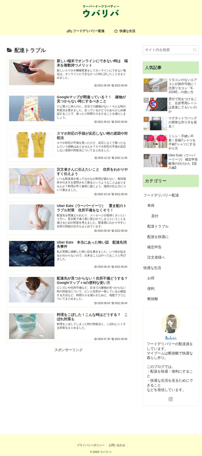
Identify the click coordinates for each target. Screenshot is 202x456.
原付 (154, 216)
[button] (194, 50)
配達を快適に (158, 237)
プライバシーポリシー (91, 445)
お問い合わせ (117, 445)
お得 (150, 278)
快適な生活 (152, 268)
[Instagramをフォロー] (170, 399)
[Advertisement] (68, 381)
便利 (150, 289)
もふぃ (171, 337)
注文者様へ (156, 257)
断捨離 (152, 299)
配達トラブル (158, 226)
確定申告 (154, 247)
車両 (150, 206)
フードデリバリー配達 (161, 195)
